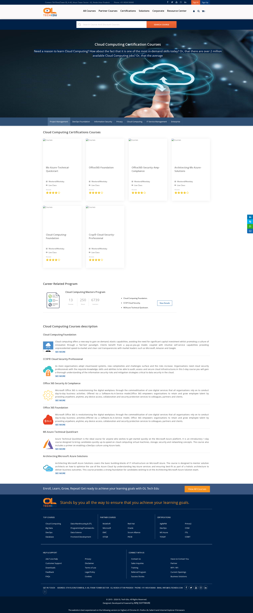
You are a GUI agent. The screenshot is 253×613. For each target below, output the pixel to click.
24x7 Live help (52, 559)
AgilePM (163, 523)
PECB (130, 536)
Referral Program (138, 572)
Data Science (76, 532)
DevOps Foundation (81, 121)
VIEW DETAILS (62, 194)
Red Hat (131, 523)
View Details (165, 303)
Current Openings (178, 572)
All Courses (89, 10)
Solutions (144, 10)
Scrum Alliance (134, 532)
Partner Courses (108, 10)
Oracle (130, 528)
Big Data (49, 528)
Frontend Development (81, 536)
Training (134, 567)
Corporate (158, 10)
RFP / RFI (174, 567)
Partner (174, 563)
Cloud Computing (134, 121)
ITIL (186, 532)
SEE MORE (60, 351)
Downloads (50, 567)
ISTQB (105, 536)
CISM (187, 528)
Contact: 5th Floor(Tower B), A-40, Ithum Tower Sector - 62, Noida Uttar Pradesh (77, 2)
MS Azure (164, 532)
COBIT (187, 536)
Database (50, 536)
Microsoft (107, 528)
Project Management (59, 121)
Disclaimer (89, 563)
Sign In (195, 2)
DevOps (49, 532)
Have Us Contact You (180, 559)
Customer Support (54, 563)
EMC (105, 532)
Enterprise (175, 121)
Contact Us (136, 559)
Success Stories (137, 576)
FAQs (48, 576)
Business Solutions (179, 576)
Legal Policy (90, 572)
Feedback (50, 572)
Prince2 (188, 523)
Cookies (88, 576)
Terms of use (90, 567)
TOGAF (163, 536)
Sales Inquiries (137, 563)
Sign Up (205, 2)
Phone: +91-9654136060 (124, 2)
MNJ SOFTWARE (142, 602)
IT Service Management (157, 121)
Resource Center (177, 10)
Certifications (128, 10)
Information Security (103, 121)
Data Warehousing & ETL (81, 523)
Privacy (119, 121)
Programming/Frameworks (82, 528)
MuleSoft (107, 523)
